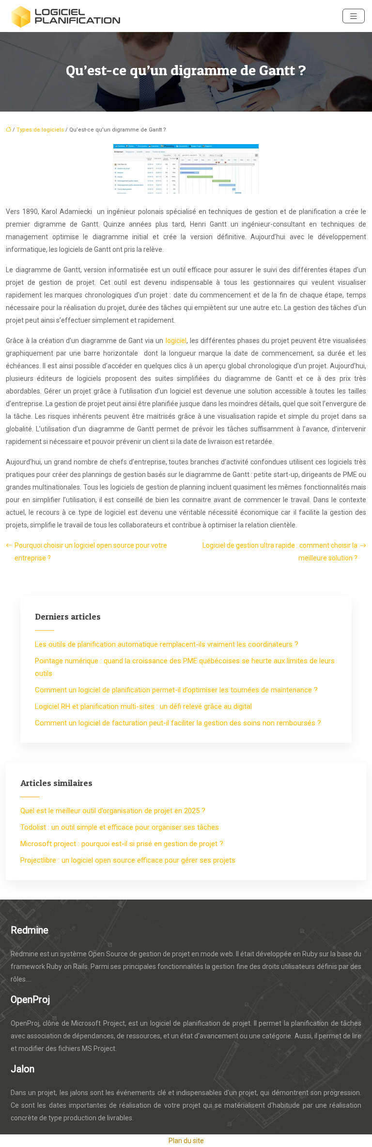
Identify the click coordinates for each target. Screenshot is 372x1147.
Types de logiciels (40, 130)
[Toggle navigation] (353, 16)
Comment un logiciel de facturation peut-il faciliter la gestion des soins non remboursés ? (178, 723)
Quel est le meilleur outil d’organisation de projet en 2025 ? (112, 810)
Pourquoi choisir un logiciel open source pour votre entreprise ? (91, 551)
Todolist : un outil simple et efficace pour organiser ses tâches (119, 827)
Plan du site (186, 1141)
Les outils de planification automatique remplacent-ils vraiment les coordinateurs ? (166, 644)
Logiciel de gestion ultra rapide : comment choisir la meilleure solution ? (279, 551)
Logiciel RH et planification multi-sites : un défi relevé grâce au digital (143, 706)
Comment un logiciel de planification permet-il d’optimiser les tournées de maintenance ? (176, 690)
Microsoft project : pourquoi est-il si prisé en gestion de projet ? (121, 843)
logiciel (176, 340)
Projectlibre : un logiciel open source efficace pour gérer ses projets (127, 860)
